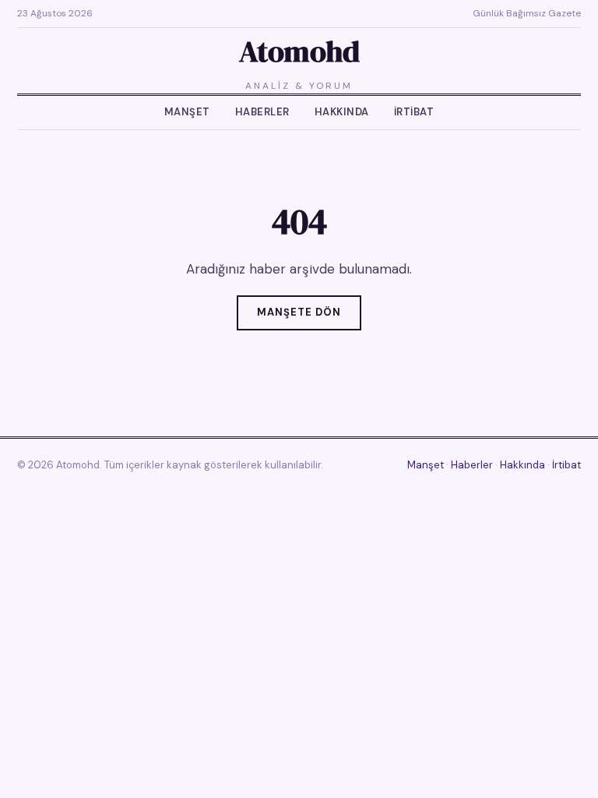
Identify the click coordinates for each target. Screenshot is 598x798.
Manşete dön (299, 312)
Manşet (187, 111)
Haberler (262, 111)
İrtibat (414, 111)
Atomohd (299, 51)
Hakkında (342, 111)
